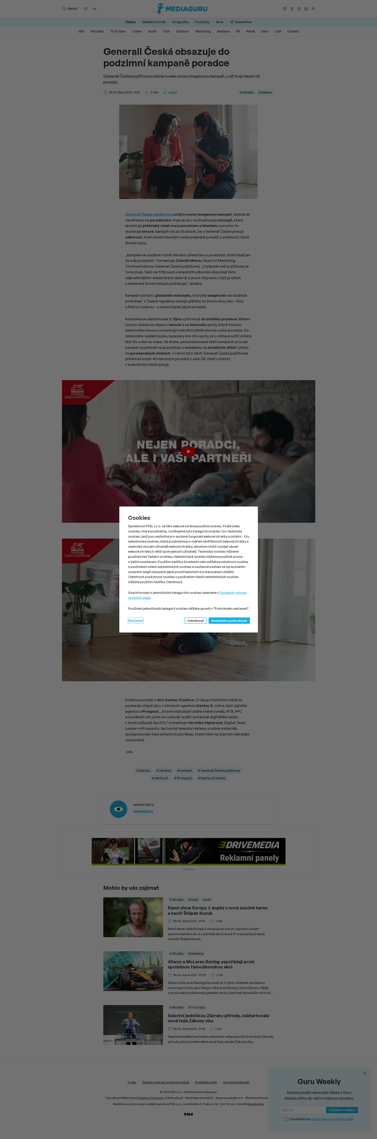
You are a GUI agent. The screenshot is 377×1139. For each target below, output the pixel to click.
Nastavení (135, 620)
